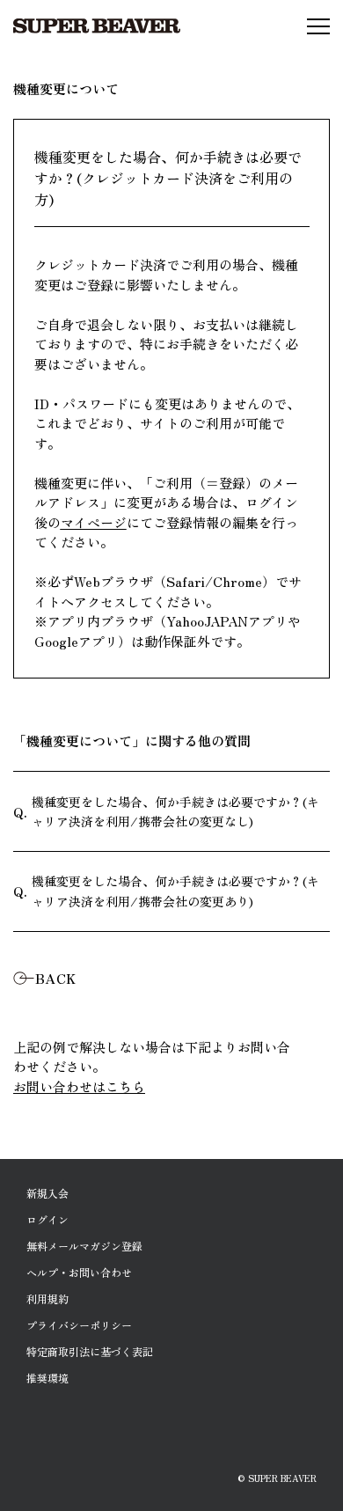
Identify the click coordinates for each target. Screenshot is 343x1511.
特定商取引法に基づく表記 (89, 1351)
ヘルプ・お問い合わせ (79, 1272)
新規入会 (47, 1192)
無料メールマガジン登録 (84, 1245)
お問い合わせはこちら (79, 1086)
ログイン (47, 1219)
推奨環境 (47, 1377)
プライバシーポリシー (79, 1324)
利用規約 (47, 1298)
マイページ (94, 522)
